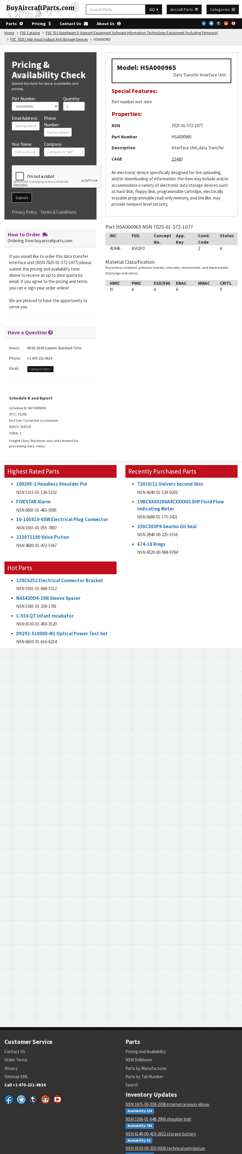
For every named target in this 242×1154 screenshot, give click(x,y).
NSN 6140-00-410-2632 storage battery (160, 1134)
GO (153, 9)
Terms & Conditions (58, 212)
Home (9, 32)
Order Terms (15, 1060)
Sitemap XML (16, 1076)
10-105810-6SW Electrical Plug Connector (62, 519)
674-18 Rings (151, 544)
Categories (221, 9)
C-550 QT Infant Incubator (45, 616)
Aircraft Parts (182, 9)
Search (131, 1085)
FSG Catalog (30, 32)
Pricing (40, 23)
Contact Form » (40, 369)
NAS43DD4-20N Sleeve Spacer (48, 598)
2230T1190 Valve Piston (42, 537)
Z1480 (176, 159)
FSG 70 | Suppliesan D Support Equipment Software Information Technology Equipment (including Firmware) (132, 32)
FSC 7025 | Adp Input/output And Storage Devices (49, 39)
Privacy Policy (24, 212)
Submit (22, 197)
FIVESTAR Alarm (33, 502)
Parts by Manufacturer (146, 1068)
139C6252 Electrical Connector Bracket (59, 580)
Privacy (11, 1068)
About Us (107, 23)
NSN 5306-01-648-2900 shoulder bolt (158, 1119)
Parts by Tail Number (144, 1076)
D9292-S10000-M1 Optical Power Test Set (62, 634)
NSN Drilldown (138, 1060)
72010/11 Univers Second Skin (170, 484)
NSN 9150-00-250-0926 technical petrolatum (165, 1148)
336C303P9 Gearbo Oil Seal (167, 526)
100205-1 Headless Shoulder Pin (51, 484)
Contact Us (72, 23)
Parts (12, 23)
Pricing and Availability (145, 1051)
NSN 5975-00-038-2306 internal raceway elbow (167, 1104)
